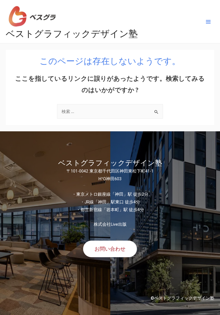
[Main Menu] (208, 22)
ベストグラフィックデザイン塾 (72, 33)
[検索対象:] (110, 111)
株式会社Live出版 (110, 224)
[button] (110, 249)
